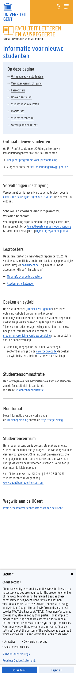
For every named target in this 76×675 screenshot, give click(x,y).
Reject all (56, 670)
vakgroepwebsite (46, 351)
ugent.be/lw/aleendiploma (52, 230)
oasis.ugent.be (30, 265)
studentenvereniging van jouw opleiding (27, 335)
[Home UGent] (16, 11)
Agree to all (19, 670)
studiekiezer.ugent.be (39, 309)
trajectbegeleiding (52, 420)
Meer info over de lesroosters (24, 276)
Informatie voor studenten (27, 38)
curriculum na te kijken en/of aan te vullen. (28, 196)
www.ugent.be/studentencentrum (23, 482)
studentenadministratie (29, 390)
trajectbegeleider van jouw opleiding (49, 226)
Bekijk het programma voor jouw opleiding (32, 160)
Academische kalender (20, 283)
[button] (66, 6)
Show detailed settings (16, 653)
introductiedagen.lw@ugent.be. (49, 167)
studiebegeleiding (17, 420)
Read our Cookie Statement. (19, 660)
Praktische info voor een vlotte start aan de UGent (33, 508)
